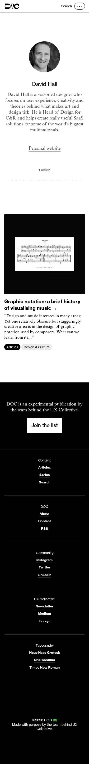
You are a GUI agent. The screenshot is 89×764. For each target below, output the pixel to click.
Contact (44, 521)
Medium (44, 613)
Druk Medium (44, 660)
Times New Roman (44, 667)
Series (44, 475)
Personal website (45, 148)
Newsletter (44, 606)
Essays (44, 621)
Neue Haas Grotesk (44, 652)
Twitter (44, 567)
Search (66, 6)
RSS (44, 528)
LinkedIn (44, 575)
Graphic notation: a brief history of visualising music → (42, 304)
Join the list (44, 425)
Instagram (44, 560)
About (44, 514)
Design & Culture (37, 347)
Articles (12, 347)
